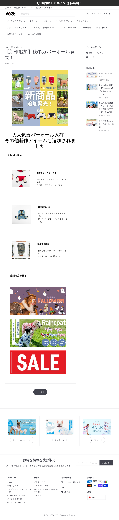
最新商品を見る (18, 275)
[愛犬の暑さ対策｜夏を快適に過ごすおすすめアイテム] (92, 87)
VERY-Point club (69, 27)
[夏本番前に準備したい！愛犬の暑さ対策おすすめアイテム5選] (92, 105)
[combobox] (47, 14)
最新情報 (87, 27)
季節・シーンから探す (40, 21)
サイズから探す (63, 21)
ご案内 (10, 482)
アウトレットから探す (17, 27)
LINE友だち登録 (34, 34)
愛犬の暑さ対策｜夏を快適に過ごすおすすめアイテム (106, 90)
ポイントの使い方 (14, 499)
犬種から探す (83, 21)
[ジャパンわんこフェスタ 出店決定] (92, 122)
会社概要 (37, 495)
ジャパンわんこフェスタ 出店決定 (106, 123)
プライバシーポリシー (43, 485)
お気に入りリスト (15, 34)
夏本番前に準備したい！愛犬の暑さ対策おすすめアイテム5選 (106, 107)
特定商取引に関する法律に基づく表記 (46, 490)
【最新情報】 (15, 47)
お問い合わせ (102, 27)
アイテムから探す (15, 21)
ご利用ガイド (39, 482)
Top (6, 47)
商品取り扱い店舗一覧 (16, 502)
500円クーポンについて (17, 495)
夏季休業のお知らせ (106, 75)
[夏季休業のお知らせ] (92, 75)
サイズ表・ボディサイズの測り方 (19, 490)
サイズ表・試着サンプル (44, 27)
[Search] (72, 14)
